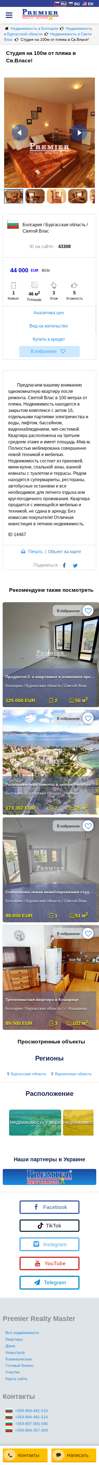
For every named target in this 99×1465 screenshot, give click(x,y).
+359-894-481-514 (31, 1417)
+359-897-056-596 (31, 1423)
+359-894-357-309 (31, 1430)
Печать (35, 551)
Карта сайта (16, 1378)
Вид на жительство (48, 326)
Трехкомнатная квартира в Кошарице (42, 999)
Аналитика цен (49, 312)
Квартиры (14, 1339)
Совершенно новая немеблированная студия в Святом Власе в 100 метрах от (50, 892)
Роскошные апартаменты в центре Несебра (48, 784)
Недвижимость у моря (35, 1122)
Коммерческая (19, 1359)
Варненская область (73, 1074)
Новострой (15, 1352)
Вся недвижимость (22, 1332)
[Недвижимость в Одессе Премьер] (49, 1177)
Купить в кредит (49, 339)
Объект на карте (64, 551)
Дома (10, 1346)
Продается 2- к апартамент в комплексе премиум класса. (50, 677)
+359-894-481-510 (31, 1410)
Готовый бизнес (20, 1365)
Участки (13, 1372)
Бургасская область (28, 1074)
